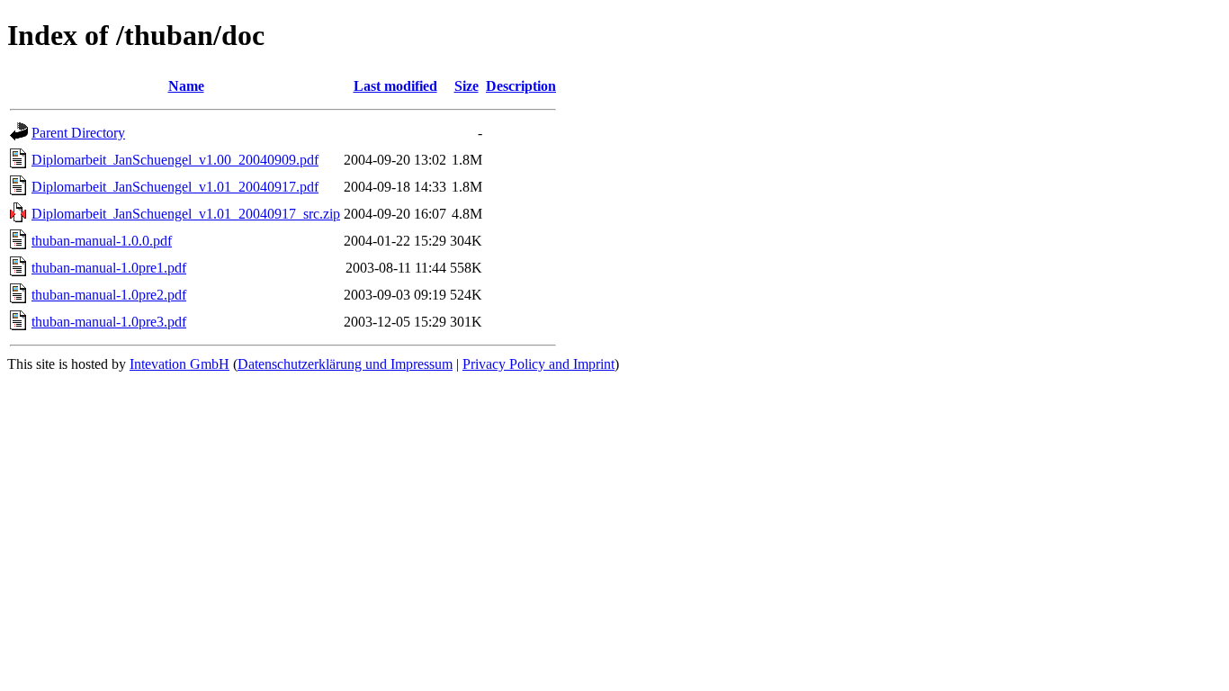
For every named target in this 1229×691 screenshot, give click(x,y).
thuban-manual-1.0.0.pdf (101, 240)
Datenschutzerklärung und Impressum (345, 364)
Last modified (395, 86)
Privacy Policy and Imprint (538, 364)
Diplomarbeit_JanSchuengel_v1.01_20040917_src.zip (185, 213)
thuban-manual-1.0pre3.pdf (108, 321)
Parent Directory (78, 132)
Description (521, 86)
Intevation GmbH (179, 364)
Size (466, 86)
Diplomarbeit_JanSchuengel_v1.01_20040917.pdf (174, 186)
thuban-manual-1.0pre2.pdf (108, 294)
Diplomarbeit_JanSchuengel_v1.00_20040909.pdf (174, 159)
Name (186, 86)
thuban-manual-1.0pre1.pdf (108, 267)
